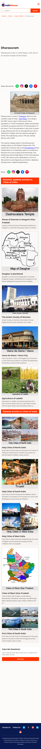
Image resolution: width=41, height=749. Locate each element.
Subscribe (20, 659)
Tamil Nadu (23, 119)
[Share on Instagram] (21, 86)
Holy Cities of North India (14, 447)
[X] (28, 727)
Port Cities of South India (14, 633)
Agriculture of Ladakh (12, 398)
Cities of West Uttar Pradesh (15, 593)
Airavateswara (30, 148)
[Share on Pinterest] (35, 86)
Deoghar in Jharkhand (12, 274)
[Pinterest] (32, 727)
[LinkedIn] (37, 727)
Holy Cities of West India (13, 536)
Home (4, 16)
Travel (10, 16)
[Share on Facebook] (31, 86)
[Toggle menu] (38, 4)
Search (35, 11)
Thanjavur (22, 116)
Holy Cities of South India (14, 491)
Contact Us (6, 727)
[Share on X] (26, 86)
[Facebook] (23, 727)
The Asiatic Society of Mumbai (16, 317)
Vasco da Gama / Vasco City (15, 355)
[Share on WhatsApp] (17, 86)
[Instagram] (20, 731)
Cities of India (18, 16)
